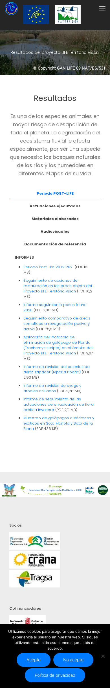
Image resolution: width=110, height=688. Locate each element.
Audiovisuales (55, 231)
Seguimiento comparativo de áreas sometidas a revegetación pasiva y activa (56, 324)
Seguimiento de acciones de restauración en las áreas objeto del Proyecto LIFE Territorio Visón (57, 286)
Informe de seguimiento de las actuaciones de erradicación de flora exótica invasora (58, 404)
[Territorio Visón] (11, 8)
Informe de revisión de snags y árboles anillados (52, 388)
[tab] (55, 193)
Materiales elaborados (55, 218)
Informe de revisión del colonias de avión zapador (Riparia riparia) (56, 369)
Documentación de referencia (55, 244)
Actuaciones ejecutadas (55, 206)
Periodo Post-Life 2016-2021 (48, 267)
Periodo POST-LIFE (55, 193)
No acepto (73, 659)
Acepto (34, 659)
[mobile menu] (102, 8)
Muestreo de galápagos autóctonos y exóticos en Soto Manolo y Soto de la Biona (58, 423)
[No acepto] (103, 656)
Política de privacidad (55, 675)
